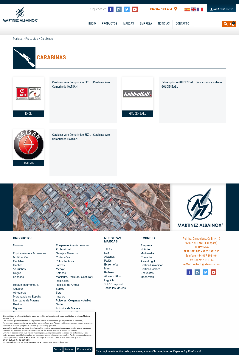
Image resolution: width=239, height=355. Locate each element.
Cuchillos (18, 261)
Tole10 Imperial (113, 284)
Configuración (84, 349)
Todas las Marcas (115, 287)
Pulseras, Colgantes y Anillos (73, 300)
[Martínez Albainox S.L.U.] (20, 12)
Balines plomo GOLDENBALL (178, 82)
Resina (17, 304)
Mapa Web (147, 276)
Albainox (109, 256)
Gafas (59, 304)
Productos (109, 23)
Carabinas (47, 38)
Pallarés (109, 272)
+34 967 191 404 (161, 9)
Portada (18, 38)
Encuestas (147, 272)
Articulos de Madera (68, 308)
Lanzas (60, 265)
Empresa (146, 23)
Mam (107, 268)
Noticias (164, 23)
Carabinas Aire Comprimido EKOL (71, 82)
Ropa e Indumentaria (25, 284)
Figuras (17, 308)
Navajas (18, 245)
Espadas (18, 276)
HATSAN (28, 163)
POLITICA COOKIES (41, 342)
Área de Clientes (223, 9)
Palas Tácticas (65, 261)
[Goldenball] (137, 93)
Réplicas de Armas (67, 284)
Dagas (17, 272)
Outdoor (18, 288)
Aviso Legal (148, 261)
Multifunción (20, 257)
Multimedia (147, 253)
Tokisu (108, 248)
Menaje (60, 269)
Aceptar (58, 349)
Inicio (92, 23)
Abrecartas (20, 292)
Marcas (128, 23)
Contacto (182, 23)
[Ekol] (28, 93)
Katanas (61, 272)
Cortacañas (63, 257)
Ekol (28, 113)
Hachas (18, 265)
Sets (58, 292)
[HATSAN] (28, 144)
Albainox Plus (112, 276)
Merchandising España (27, 296)
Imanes (60, 296)
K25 (106, 252)
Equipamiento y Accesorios (29, 253)
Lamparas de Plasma (26, 300)
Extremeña (111, 264)
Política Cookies (150, 269)
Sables (60, 288)
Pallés (108, 260)
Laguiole (109, 280)
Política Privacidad (152, 265)
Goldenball (137, 113)
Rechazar (69, 349)
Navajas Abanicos (67, 253)
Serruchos (19, 269)
